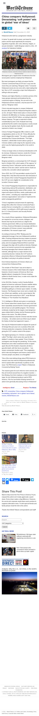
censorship (11, 391)
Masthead (11, 688)
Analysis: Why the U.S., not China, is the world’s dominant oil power (19, 569)
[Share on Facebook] (4, 28)
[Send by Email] (34, 28)
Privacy (5, 688)
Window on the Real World (12, 686)
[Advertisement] (19, 620)
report (20, 365)
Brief (13, 387)
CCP (5, 391)
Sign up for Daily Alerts (22, 688)
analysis (4, 48)
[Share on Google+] (15, 28)
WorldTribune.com (13, 395)
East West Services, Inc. (28, 686)
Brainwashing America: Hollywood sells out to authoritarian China (25, 445)
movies (4, 395)
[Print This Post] (28, 28)
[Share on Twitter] (10, 28)
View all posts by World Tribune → (11, 405)
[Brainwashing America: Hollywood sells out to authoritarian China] (26, 438)
